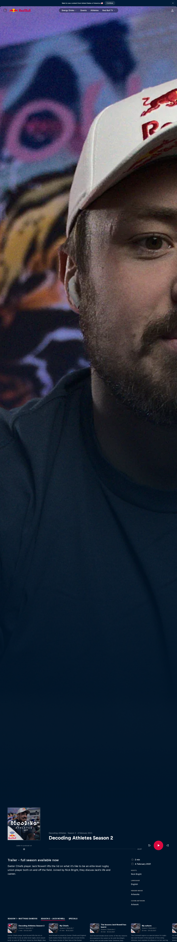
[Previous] (3, 935)
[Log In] (172, 10)
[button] (173, 3)
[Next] (174, 935)
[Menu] (5, 10)
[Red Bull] (20, 10)
